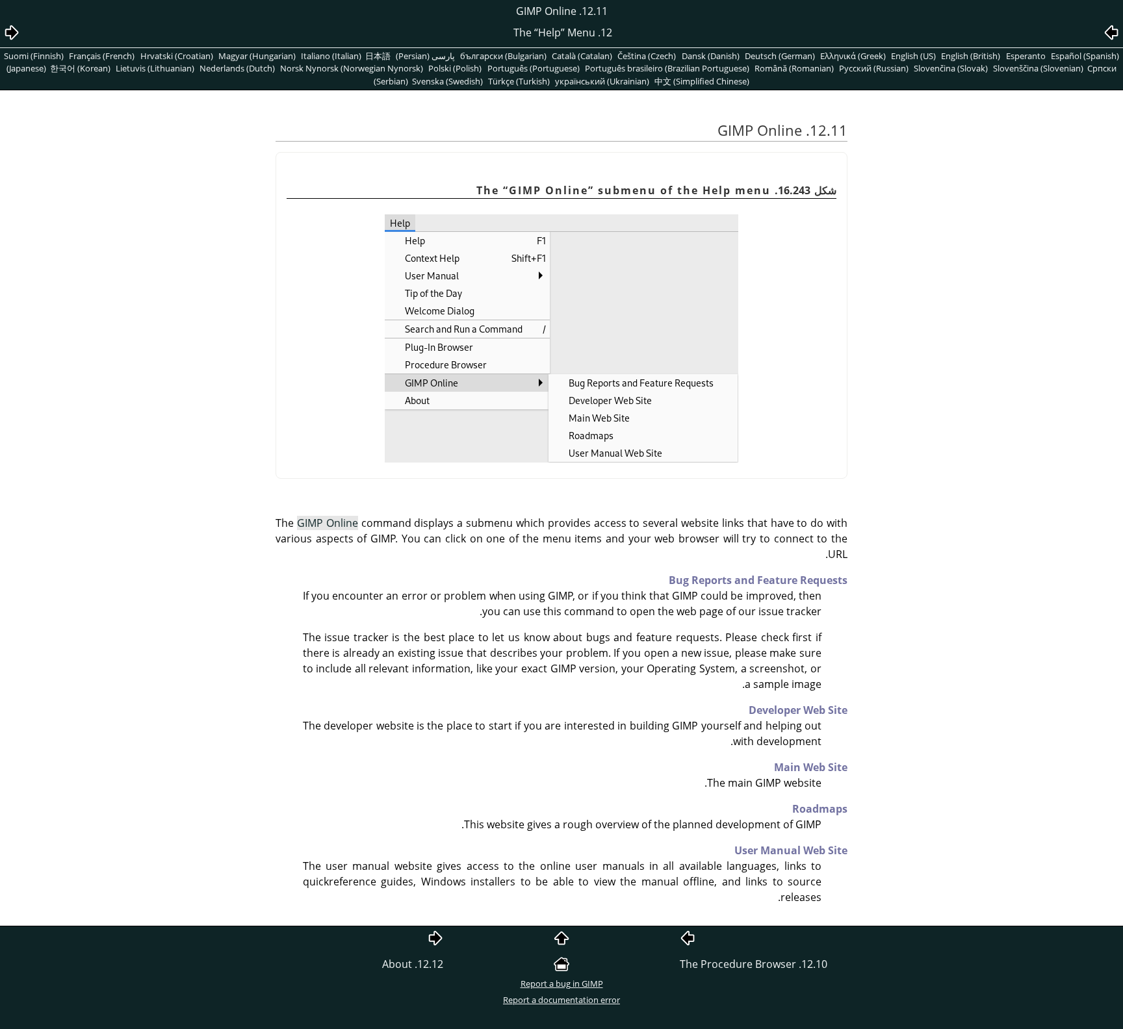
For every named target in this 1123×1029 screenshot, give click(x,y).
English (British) (970, 56)
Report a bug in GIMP (562, 983)
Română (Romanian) (794, 68)
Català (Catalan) (582, 56)
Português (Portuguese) (533, 68)
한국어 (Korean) (80, 68)
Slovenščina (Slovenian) (1038, 68)
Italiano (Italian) (331, 56)
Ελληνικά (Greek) (853, 56)
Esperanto (1026, 56)
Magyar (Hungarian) (257, 56)
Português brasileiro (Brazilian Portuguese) (667, 68)
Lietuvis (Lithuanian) (155, 68)
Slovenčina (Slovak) (951, 68)
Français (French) (102, 56)
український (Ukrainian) (602, 81)
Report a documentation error (561, 1000)
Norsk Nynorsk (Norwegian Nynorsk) (351, 68)
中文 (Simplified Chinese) (701, 81)
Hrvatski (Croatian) (176, 56)
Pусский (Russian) (874, 68)
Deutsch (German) (780, 56)
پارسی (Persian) (425, 56)
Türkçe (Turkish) (519, 81)
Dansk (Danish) (711, 56)
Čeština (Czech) (646, 56)
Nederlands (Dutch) (237, 68)
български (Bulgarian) (503, 56)
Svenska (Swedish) (447, 81)
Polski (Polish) (455, 68)
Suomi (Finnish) (34, 56)
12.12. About (412, 964)
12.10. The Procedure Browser (753, 964)
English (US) (913, 56)
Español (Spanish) (1085, 56)
